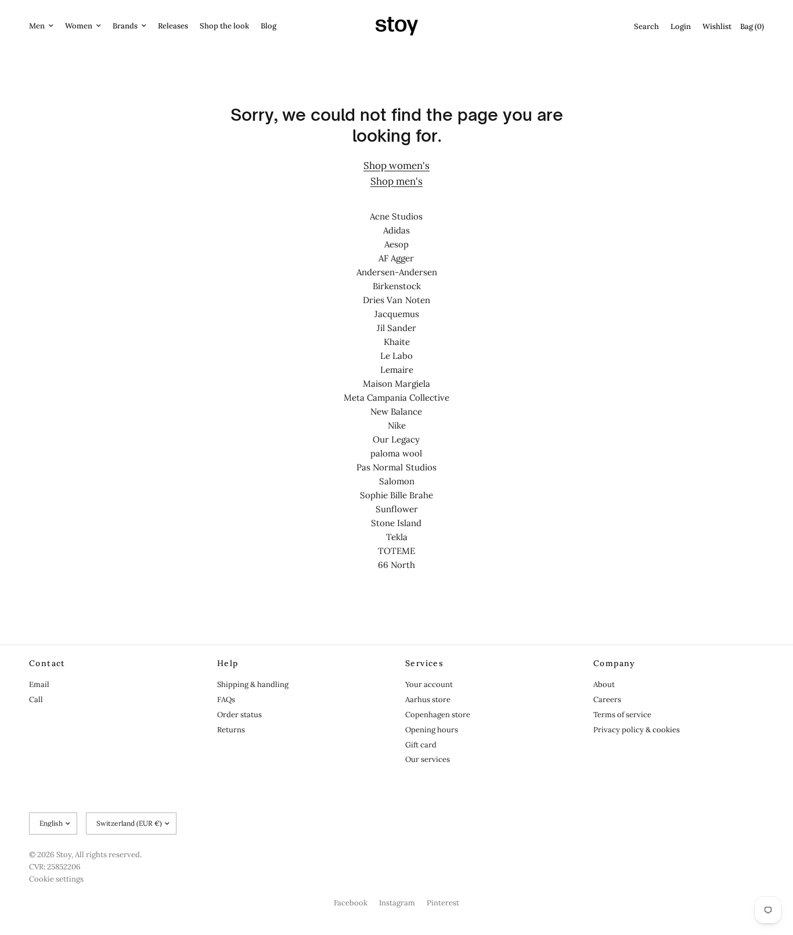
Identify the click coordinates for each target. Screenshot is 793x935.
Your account (429, 684)
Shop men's (396, 181)
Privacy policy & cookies (636, 730)
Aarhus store (427, 699)
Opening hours (431, 730)
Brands (125, 26)
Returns (231, 730)
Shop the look (224, 26)
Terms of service (622, 715)
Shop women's (396, 165)
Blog (268, 26)
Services (424, 663)
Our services (427, 759)
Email (39, 684)
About (604, 684)
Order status (239, 715)
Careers (607, 699)
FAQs (226, 699)
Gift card (421, 745)
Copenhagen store (437, 715)
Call (36, 699)
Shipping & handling (253, 684)
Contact (47, 663)
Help (228, 663)
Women (78, 26)
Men (37, 26)
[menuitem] (44, 26)
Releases (173, 26)
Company (614, 663)
